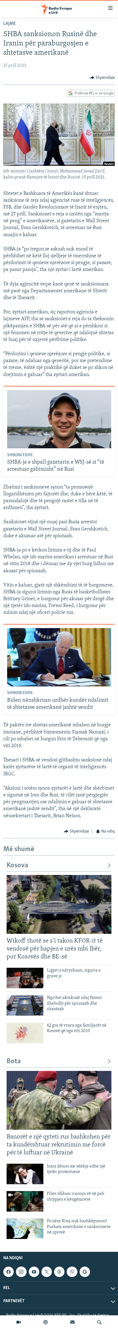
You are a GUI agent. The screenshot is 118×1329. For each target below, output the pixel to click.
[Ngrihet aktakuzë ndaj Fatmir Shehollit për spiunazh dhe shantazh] (25, 1005)
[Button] (102, 77)
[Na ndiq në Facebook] (8, 1272)
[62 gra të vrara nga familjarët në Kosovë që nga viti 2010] (25, 1033)
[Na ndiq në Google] (85, 1272)
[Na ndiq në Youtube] (34, 1272)
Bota (14, 1061)
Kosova (17, 865)
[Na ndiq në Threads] (59, 1272)
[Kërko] (99, 1322)
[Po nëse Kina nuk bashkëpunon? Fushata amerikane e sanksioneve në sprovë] (25, 1228)
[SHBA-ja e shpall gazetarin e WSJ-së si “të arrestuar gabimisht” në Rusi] (59, 419)
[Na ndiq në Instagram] (21, 1272)
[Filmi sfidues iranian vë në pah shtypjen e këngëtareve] (25, 1201)
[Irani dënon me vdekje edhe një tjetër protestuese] (25, 1174)
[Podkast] (45, 1322)
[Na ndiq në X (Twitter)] (46, 1272)
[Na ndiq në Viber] (72, 1272)
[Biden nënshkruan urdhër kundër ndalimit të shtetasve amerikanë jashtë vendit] (59, 657)
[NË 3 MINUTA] (72, 1322)
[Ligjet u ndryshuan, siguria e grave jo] (25, 978)
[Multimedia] (18, 1322)
